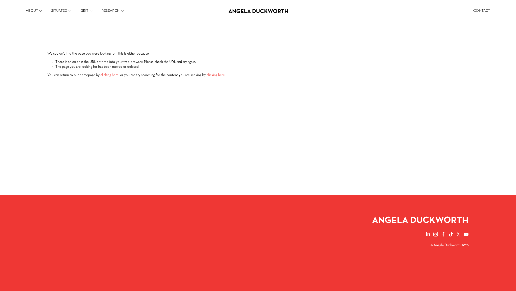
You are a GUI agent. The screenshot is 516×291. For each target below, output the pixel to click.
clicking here (109, 75)
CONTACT (481, 11)
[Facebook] (443, 234)
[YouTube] (466, 234)
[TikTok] (450, 234)
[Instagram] (435, 234)
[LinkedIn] (427, 234)
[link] (34, 11)
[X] (458, 234)
